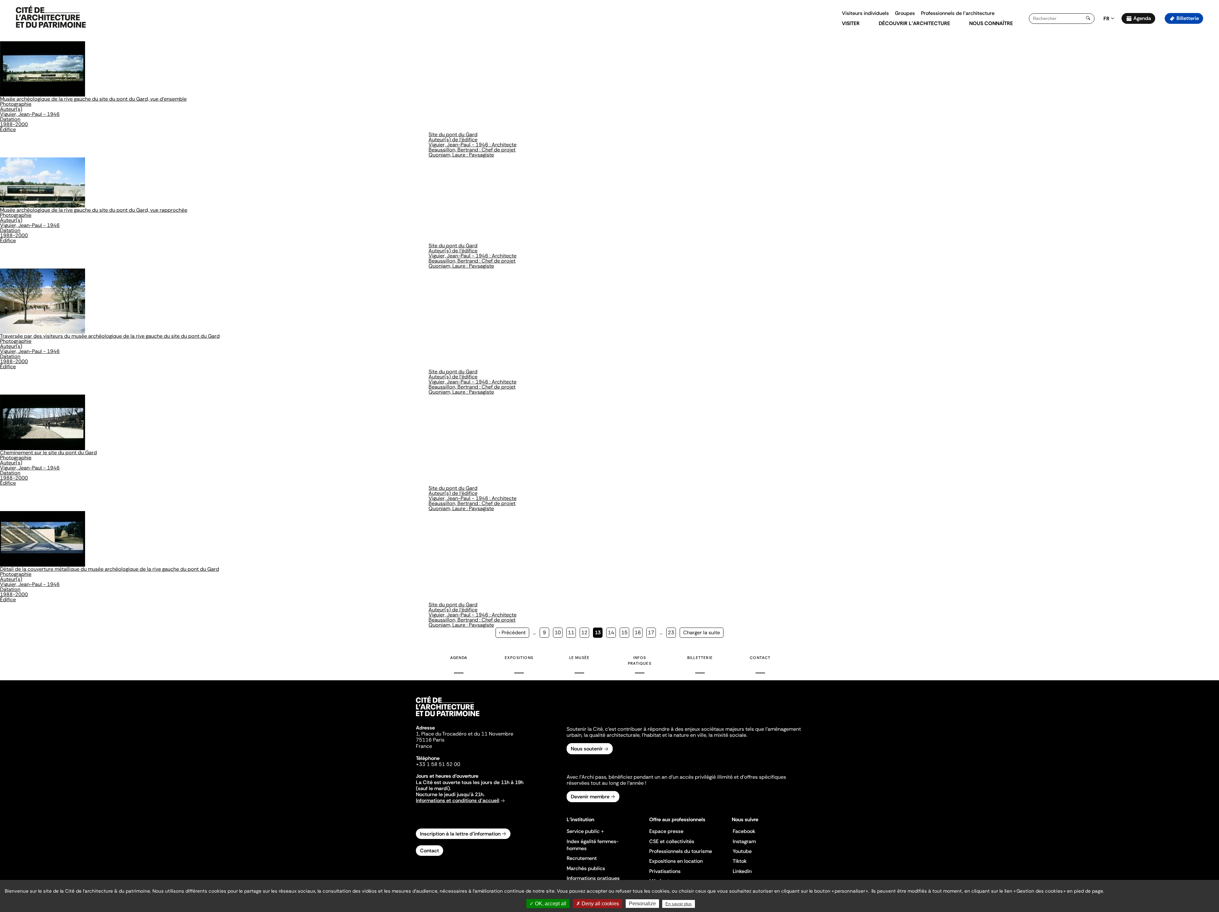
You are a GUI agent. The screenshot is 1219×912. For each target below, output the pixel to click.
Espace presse (666, 831)
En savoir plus (678, 904)
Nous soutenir (587, 748)
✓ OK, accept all (548, 903)
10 (559, 632)
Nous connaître (991, 23)
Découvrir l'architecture (914, 23)
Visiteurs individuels (865, 13)
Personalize (642, 903)
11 (572, 632)
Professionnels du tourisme (680, 851)
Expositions (519, 657)
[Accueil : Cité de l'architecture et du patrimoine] (51, 17)
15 (625, 632)
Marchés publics (586, 868)
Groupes (905, 13)
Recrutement (582, 858)
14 (612, 632)
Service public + (585, 831)
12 (585, 632)
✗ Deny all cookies (597, 903)
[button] (1209, 113)
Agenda (1142, 18)
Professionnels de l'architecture (958, 13)
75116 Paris (430, 739)
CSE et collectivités (671, 841)
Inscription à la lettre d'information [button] (460, 833)
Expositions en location (676, 861)
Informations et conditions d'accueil (457, 800)
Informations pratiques (593, 878)
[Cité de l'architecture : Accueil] (447, 717)
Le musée (579, 657)
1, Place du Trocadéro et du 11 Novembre (464, 733)
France (424, 746)
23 (672, 632)
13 (599, 633)
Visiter (851, 23)
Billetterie (1187, 18)
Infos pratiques (639, 660)
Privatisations (665, 871)
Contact (760, 657)
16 (639, 632)
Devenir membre (590, 796)
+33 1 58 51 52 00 (438, 764)
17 (652, 632)
